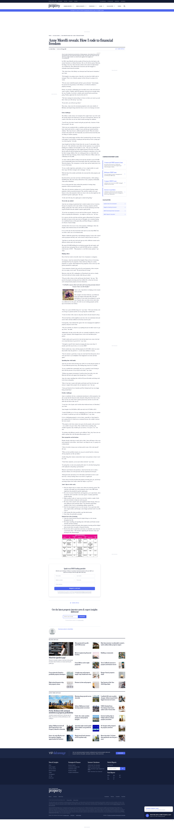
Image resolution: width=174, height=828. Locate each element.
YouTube (123, 796)
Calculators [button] (110, 6)
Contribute (123, 1)
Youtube (75, 1)
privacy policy (81, 620)
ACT (120, 775)
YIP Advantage (103, 1)
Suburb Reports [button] (68, 6)
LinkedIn (70, 1)
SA (113, 777)
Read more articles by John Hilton (65, 629)
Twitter (65, 1)
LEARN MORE (120, 753)
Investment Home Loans (90, 10)
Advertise (117, 1)
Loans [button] (100, 6)
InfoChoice (72, 815)
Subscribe (82, 616)
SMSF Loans (101, 10)
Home (50, 35)
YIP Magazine (110, 1)
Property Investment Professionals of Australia (116, 815)
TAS (120, 777)
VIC (108, 777)
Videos (119, 6)
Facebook (60, 1)
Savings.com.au (66, 815)
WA (114, 775)
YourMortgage (78, 815)
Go (122, 768)
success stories (56, 35)
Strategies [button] (92, 6)
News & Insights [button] (80, 6)
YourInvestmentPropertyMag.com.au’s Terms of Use (83, 591)
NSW (108, 775)
